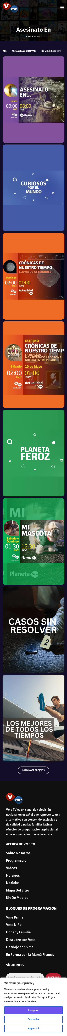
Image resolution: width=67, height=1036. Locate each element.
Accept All (33, 1010)
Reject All (33, 1028)
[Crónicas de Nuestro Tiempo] (33, 364)
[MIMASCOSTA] (33, 541)
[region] (33, 1007)
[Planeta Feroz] (33, 453)
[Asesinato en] (33, 99)
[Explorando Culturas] (33, 187)
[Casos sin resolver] (33, 629)
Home (28, 37)
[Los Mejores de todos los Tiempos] (33, 718)
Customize (33, 1019)
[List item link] (33, 853)
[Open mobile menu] (62, 7)
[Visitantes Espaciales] (33, 276)
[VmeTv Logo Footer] (14, 798)
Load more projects (33, 770)
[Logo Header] (10, 7)
